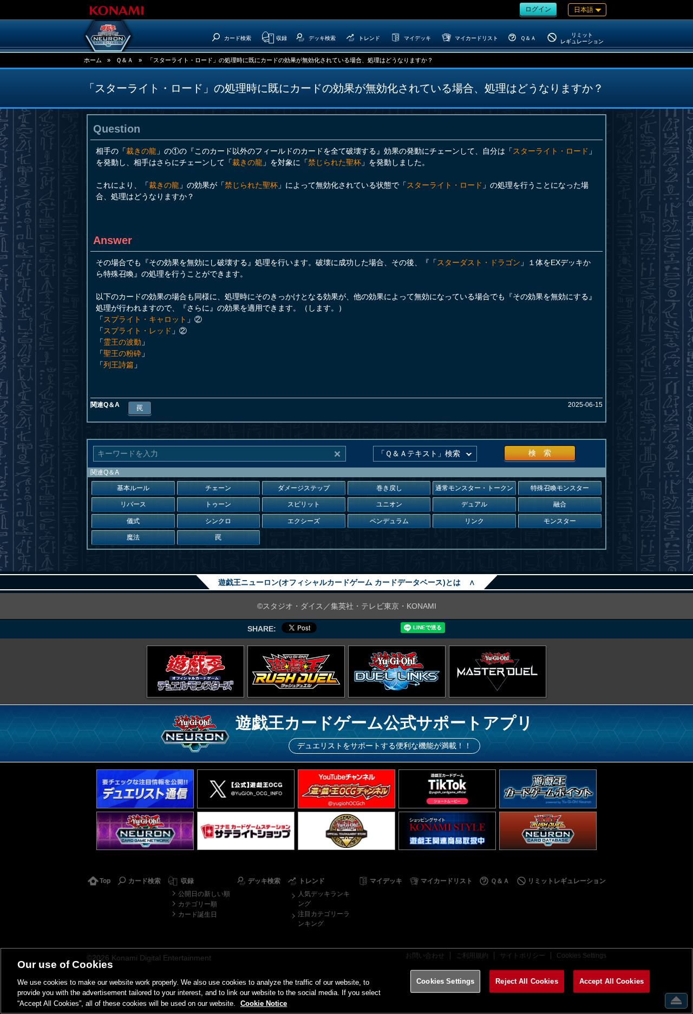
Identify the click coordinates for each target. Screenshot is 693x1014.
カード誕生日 (197, 914)
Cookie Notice (263, 1003)
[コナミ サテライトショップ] (246, 831)
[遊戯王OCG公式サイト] (195, 671)
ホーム (93, 60)
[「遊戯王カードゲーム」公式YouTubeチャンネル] (346, 788)
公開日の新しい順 (204, 894)
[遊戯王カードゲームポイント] (548, 788)
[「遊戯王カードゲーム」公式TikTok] (447, 788)
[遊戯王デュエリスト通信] (145, 788)
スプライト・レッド (137, 330)
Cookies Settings (445, 981)
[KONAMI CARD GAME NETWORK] (145, 831)
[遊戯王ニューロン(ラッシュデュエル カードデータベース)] (548, 831)
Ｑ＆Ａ (124, 60)
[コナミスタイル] (447, 831)
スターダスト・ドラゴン (478, 262)
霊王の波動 (122, 342)
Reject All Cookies (526, 981)
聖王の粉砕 (122, 353)
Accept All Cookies (611, 981)
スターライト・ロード (551, 151)
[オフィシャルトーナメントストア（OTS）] (346, 831)
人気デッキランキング (324, 898)
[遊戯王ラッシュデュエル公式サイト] (296, 671)
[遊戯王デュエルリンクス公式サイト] (397, 671)
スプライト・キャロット (145, 319)
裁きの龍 (141, 151)
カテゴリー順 (197, 904)
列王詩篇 (118, 364)
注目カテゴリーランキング (324, 918)
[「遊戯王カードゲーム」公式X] (246, 788)
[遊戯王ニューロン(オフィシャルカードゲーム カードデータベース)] (108, 35)
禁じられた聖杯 (334, 162)
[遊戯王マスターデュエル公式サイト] (497, 671)
